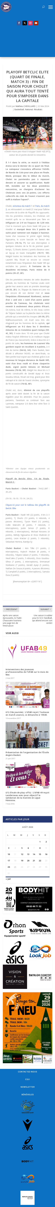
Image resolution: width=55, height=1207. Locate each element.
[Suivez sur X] (24, 23)
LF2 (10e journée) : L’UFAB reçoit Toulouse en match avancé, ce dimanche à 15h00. (27, 713)
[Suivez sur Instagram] (30, 23)
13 (28, 854)
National (29, 109)
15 (40, 854)
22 (40, 860)
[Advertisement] (27, 42)
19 (22, 860)
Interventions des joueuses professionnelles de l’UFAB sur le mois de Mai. (27, 672)
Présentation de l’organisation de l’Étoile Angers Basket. (27, 753)
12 (22, 854)
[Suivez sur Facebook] (19, 23)
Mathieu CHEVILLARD (25, 106)
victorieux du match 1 (22, 206)
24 (9, 867)
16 (46, 854)
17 (9, 860)
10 (9, 854)
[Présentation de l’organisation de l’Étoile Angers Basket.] (28, 735)
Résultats (38, 109)
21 (34, 860)
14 (34, 854)
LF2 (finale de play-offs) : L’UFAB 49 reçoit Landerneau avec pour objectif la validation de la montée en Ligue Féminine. (28, 796)
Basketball (19, 109)
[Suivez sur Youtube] (36, 23)
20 (28, 860)
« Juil (8, 879)
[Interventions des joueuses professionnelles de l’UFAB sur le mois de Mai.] (28, 652)
